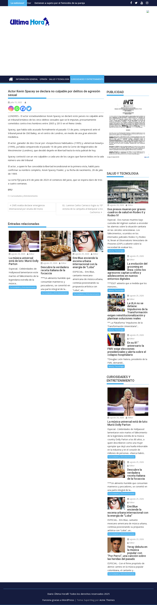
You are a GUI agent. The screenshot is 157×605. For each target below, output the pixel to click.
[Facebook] (23, 108)
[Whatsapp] (17, 108)
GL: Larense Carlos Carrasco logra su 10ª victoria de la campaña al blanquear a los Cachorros (82, 209)
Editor (31, 254)
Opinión (43, 79)
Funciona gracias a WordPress (58, 599)
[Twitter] (29, 108)
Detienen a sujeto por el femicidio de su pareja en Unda (48, 3)
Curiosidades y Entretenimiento (87, 79)
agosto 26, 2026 (18, 254)
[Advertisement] (78, 52)
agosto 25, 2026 (50, 263)
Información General (27, 79)
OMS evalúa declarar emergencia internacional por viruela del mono (27, 207)
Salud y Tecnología (59, 79)
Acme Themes (107, 599)
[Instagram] (11, 108)
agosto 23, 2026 (136, 539)
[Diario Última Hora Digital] (11, 79)
